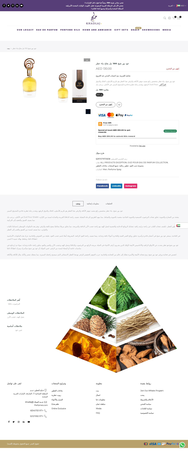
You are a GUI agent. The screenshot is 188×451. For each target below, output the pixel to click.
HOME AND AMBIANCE (97, 25)
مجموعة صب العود (137, 161)
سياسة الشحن (145, 400)
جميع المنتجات (113, 161)
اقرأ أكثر (162, 80)
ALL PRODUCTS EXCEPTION (113, 158)
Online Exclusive (59, 404)
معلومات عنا (100, 395)
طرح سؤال (100, 149)
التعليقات (109, 199)
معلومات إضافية (93, 199)
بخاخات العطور (101, 161)
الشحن (107, 71)
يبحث (142, 391)
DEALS (136, 25)
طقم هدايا (55, 400)
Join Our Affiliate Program (152, 386)
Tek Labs (142, 142)
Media (98, 404)
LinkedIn (116, 182)
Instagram (130, 182)
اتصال (98, 391)
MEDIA (167, 25)
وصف (78, 199)
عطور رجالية (124, 161)
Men (105, 165)
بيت (8, 44)
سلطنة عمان (100, 400)
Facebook (102, 182)
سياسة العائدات (146, 404)
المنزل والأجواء (57, 395)
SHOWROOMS (151, 25)
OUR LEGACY (25, 25)
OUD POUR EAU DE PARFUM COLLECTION (148, 158)
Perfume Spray (114, 165)
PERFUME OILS (70, 25)
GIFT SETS (121, 25)
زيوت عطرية (56, 391)
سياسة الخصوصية (147, 409)
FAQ (98, 409)
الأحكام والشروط (146, 395)
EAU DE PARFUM (47, 25)
